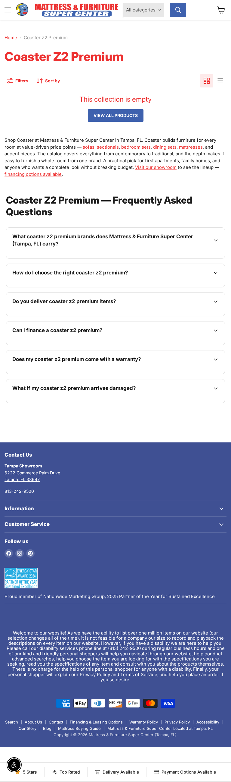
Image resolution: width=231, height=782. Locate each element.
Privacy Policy (177, 722)
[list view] (219, 80)
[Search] (178, 10)
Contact (56, 722)
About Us (33, 722)
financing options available (33, 174)
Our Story (27, 728)
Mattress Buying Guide (79, 728)
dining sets (165, 147)
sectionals (108, 147)
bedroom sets (136, 147)
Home (11, 37)
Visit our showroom (156, 167)
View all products (116, 115)
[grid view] (206, 80)
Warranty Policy (143, 722)
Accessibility (207, 722)
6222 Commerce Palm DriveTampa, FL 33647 (32, 472)
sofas (88, 147)
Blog (47, 728)
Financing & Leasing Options (96, 722)
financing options (61, 344)
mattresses (191, 147)
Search (11, 722)
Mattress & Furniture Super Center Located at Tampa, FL (160, 728)
